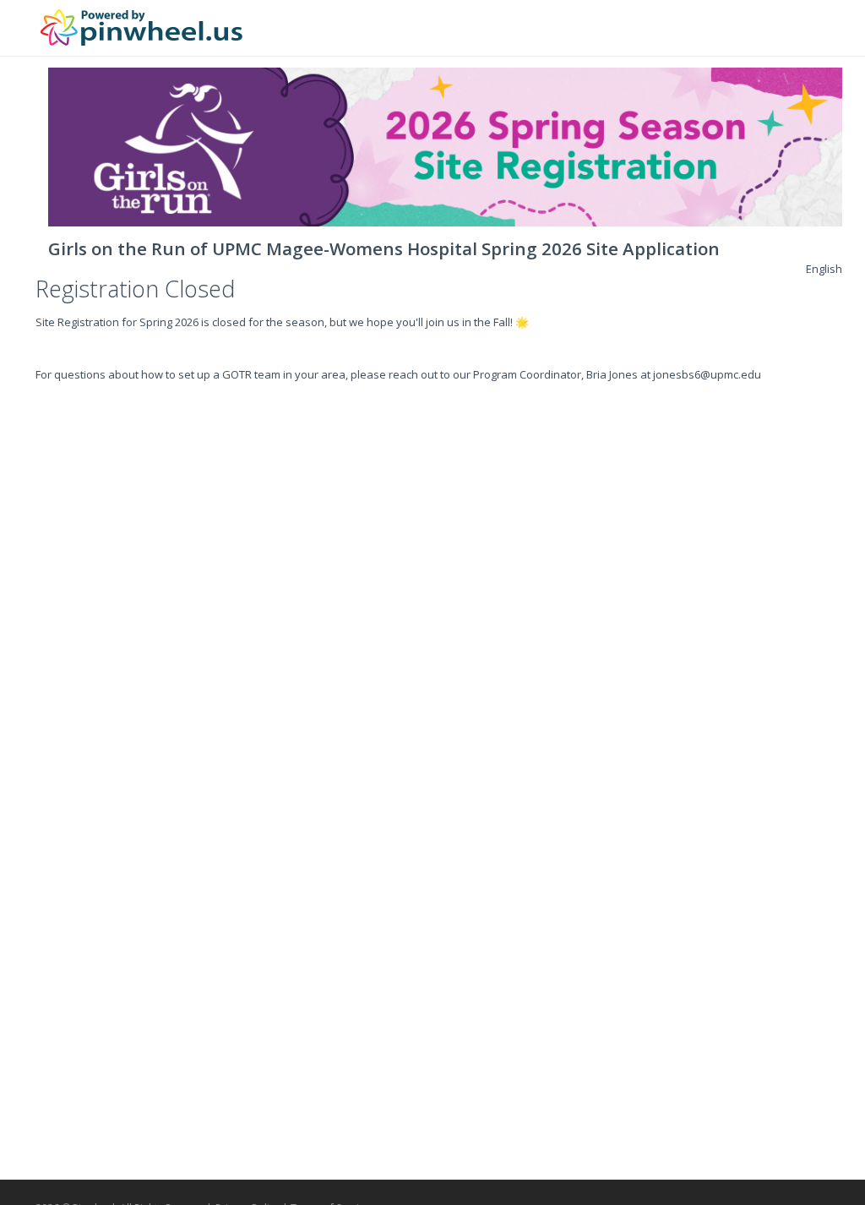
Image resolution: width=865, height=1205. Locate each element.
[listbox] (824, 268)
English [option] (824, 268)
